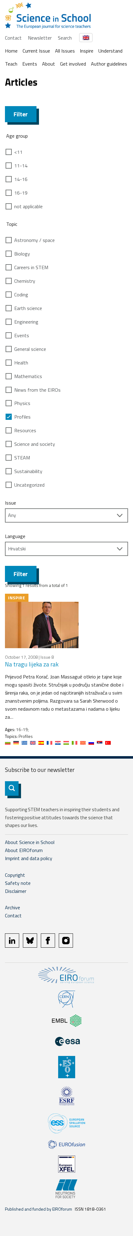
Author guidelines (109, 63)
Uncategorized (29, 485)
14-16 (21, 179)
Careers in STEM (31, 267)
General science (30, 349)
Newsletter (40, 37)
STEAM (22, 457)
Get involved (73, 63)
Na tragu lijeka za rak (31, 664)
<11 (18, 152)
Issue (10, 502)
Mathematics (28, 376)
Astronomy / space (34, 240)
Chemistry (24, 281)
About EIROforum (24, 850)
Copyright (15, 875)
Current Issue (36, 50)
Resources (25, 430)
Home (11, 50)
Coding (21, 294)
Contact (13, 37)
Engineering (26, 321)
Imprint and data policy (28, 858)
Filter (21, 114)
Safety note (18, 883)
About (48, 63)
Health (21, 362)
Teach (11, 63)
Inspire (86, 50)
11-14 (21, 165)
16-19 (21, 192)
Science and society (34, 444)
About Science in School (29, 842)
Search (65, 37)
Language (15, 536)
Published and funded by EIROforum (38, 1209)
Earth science (28, 308)
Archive (12, 907)
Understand (110, 50)
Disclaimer (15, 891)
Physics (22, 403)
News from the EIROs (37, 390)
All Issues (65, 50)
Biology (22, 253)
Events (29, 63)
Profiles (22, 416)
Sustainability (28, 471)
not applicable (28, 206)
